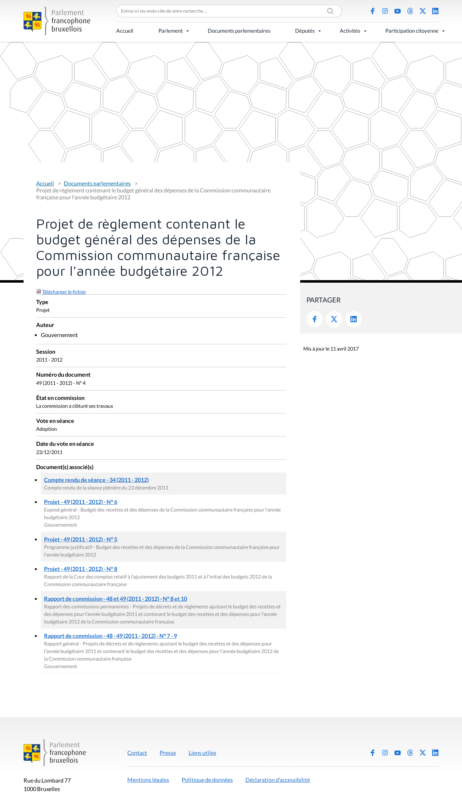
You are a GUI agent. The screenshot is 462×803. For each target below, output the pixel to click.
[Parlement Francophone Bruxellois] (57, 21)
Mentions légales (148, 779)
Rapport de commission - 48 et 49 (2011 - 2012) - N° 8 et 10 (115, 598)
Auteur (45, 325)
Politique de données (207, 779)
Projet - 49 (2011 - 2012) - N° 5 (80, 539)
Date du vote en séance (65, 444)
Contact (137, 752)
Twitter (334, 319)
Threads (410, 11)
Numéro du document (63, 375)
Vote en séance (55, 421)
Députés (305, 30)
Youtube (397, 11)
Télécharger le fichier (64, 292)
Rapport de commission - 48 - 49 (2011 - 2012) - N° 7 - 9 (110, 635)
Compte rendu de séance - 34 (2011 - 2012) (96, 479)
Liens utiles (202, 752)
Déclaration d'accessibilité (277, 779)
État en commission (60, 398)
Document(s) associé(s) (64, 467)
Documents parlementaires (239, 30)
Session (45, 352)
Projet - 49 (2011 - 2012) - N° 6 (80, 501)
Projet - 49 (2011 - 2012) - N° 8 (80, 568)
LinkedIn (435, 11)
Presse (168, 752)
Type (42, 302)
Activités (350, 30)
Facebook (372, 11)
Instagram (385, 11)
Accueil (124, 30)
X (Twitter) (423, 11)
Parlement (170, 30)
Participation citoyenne (411, 30)
